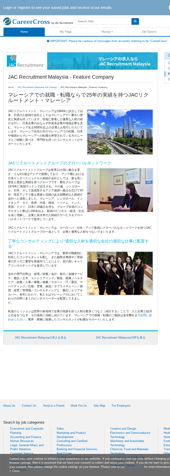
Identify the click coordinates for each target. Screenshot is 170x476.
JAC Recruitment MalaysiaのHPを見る (120, 337)
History (106, 31)
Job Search (149, 31)
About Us (9, 405)
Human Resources (22, 441)
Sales (60, 428)
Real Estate (64, 453)
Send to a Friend (53, 405)
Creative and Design (123, 428)
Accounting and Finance (25, 437)
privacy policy (134, 466)
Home (24, 31)
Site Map (99, 405)
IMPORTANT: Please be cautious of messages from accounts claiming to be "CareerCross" (108, 41)
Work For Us (79, 405)
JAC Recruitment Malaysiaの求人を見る (40, 337)
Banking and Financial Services (77, 449)
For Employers (121, 405)
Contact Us (29, 405)
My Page (65, 31)
